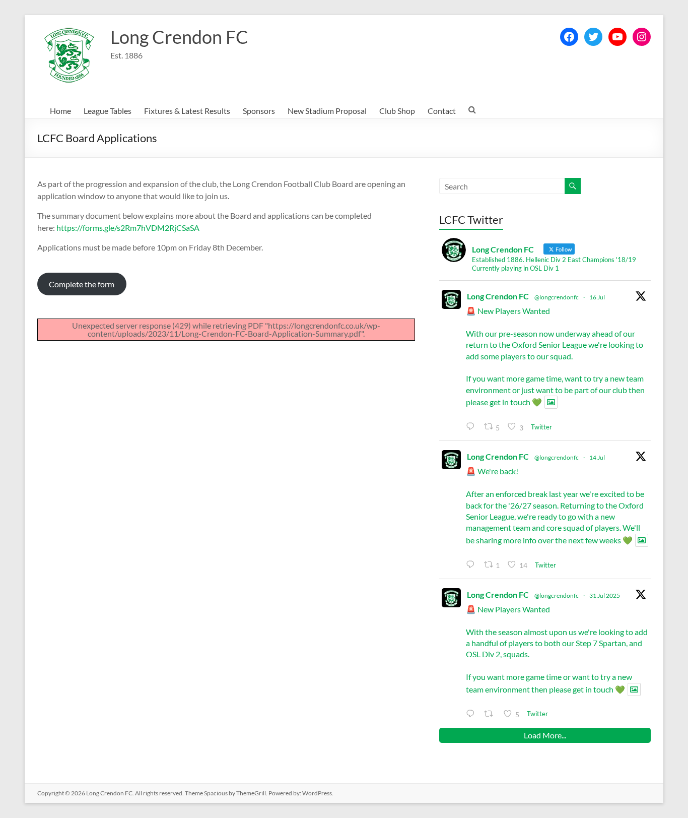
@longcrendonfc (556, 297)
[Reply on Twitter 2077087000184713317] (472, 564)
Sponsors (259, 110)
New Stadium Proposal (327, 110)
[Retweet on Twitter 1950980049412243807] (491, 714)
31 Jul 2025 (604, 595)
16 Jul (597, 297)
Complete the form (81, 284)
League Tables (107, 110)
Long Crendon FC (179, 37)
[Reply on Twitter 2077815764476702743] (472, 426)
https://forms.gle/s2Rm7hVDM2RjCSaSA (127, 227)
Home (60, 110)
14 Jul (597, 457)
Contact (442, 110)
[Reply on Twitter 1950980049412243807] (472, 714)
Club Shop (397, 110)
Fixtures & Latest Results (187, 110)
